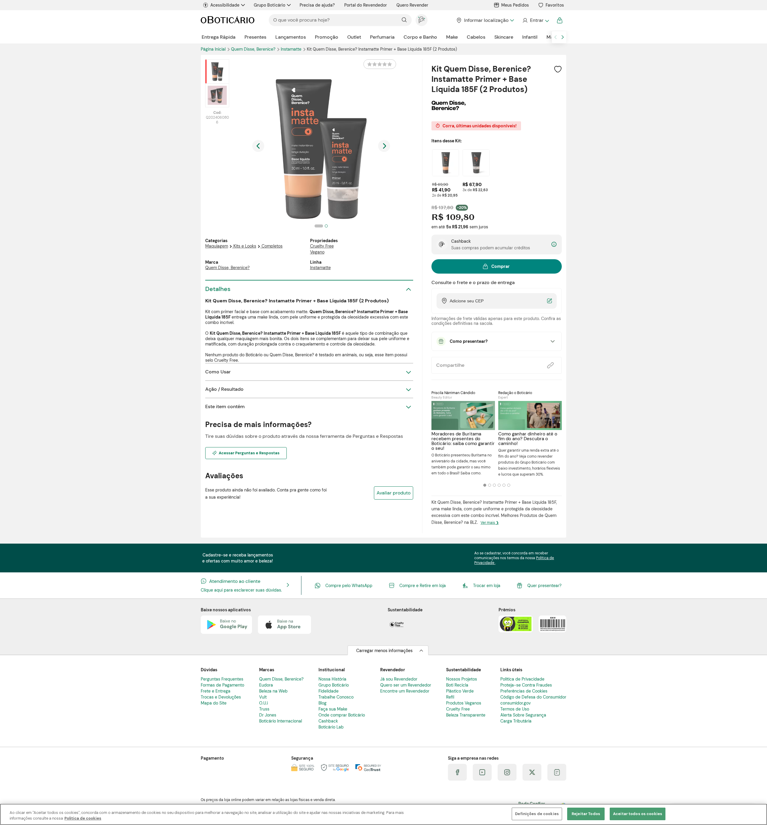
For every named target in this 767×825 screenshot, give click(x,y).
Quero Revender (412, 5)
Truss (264, 709)
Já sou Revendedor (398, 679)
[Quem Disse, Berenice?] (448, 108)
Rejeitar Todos (586, 813)
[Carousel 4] (499, 485)
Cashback (328, 721)
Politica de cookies (82, 818)
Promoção (326, 37)
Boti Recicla (457, 685)
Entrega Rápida (218, 37)
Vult (263, 697)
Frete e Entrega (215, 691)
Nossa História (332, 679)
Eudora (266, 685)
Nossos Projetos (461, 679)
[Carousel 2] (489, 485)
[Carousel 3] (494, 485)
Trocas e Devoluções (221, 697)
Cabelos (476, 37)
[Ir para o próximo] (562, 37)
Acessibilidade (224, 5)
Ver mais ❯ (490, 522)
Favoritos (555, 5)
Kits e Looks (244, 246)
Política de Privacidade (522, 679)
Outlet (354, 37)
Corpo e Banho (420, 37)
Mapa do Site (214, 703)
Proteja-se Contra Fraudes (526, 685)
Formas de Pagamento (222, 685)
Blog (322, 703)
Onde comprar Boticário (341, 715)
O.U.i (263, 703)
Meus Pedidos (515, 5)
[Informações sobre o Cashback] (554, 244)
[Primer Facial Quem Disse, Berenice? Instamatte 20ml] (476, 162)
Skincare (503, 37)
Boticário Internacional (280, 721)
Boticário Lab (331, 727)
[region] (383, 814)
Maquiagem (216, 246)
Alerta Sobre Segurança (523, 715)
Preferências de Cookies (523, 691)
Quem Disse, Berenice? (254, 49)
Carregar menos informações (384, 650)
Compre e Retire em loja (422, 585)
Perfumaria (382, 37)
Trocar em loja (486, 585)
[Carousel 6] (508, 485)
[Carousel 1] (484, 485)
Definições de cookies (537, 813)
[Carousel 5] (503, 485)
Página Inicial (214, 49)
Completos (272, 246)
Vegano (317, 252)
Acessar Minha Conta (535, 20)
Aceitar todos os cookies (637, 813)
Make (452, 37)
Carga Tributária (516, 721)
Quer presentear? (544, 585)
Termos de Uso (514, 709)
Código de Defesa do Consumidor (533, 697)
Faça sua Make (332, 709)
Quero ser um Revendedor (405, 685)
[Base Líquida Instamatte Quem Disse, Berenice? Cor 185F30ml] (445, 162)
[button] (558, 69)
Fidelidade (328, 691)
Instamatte (292, 49)
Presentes (255, 37)
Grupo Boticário (269, 5)
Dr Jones (267, 715)
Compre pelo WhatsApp (348, 585)
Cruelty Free (322, 246)
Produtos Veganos (463, 703)
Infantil (529, 37)
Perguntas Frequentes (222, 679)
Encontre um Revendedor (404, 691)
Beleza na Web (273, 691)
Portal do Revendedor (365, 5)
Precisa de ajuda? (317, 5)
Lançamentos (290, 37)
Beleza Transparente (465, 715)
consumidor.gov (515, 703)
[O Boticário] (227, 20)
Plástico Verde (460, 691)
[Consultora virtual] (422, 20)
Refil (450, 697)
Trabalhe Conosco (336, 697)
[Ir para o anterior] (555, 37)
